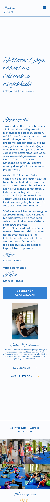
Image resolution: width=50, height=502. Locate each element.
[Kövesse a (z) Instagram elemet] (28, 500)
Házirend (34, 428)
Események (26, 91)
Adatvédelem (18, 428)
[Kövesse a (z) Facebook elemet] (22, 500)
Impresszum (25, 432)
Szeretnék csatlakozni (25, 292)
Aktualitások (21, 376)
